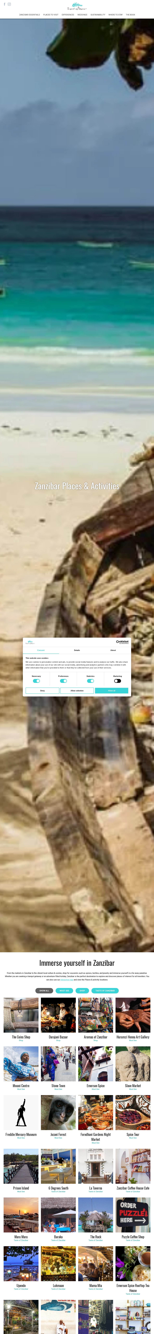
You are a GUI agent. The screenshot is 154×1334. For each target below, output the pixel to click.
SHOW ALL (44, 991)
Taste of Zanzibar (105, 991)
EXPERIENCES (68, 15)
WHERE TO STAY (116, 15)
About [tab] (113, 650)
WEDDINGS (82, 15)
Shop (82, 991)
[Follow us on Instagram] (9, 4)
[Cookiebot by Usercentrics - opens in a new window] (117, 642)
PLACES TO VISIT (50, 15)
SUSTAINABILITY (98, 15)
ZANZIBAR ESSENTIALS (29, 15)
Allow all (111, 690)
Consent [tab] (41, 650)
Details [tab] (77, 650)
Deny (42, 690)
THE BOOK (130, 15)
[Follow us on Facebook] (4, 4)
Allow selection (77, 690)
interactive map (66, 980)
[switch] (63, 681)
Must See (64, 991)
